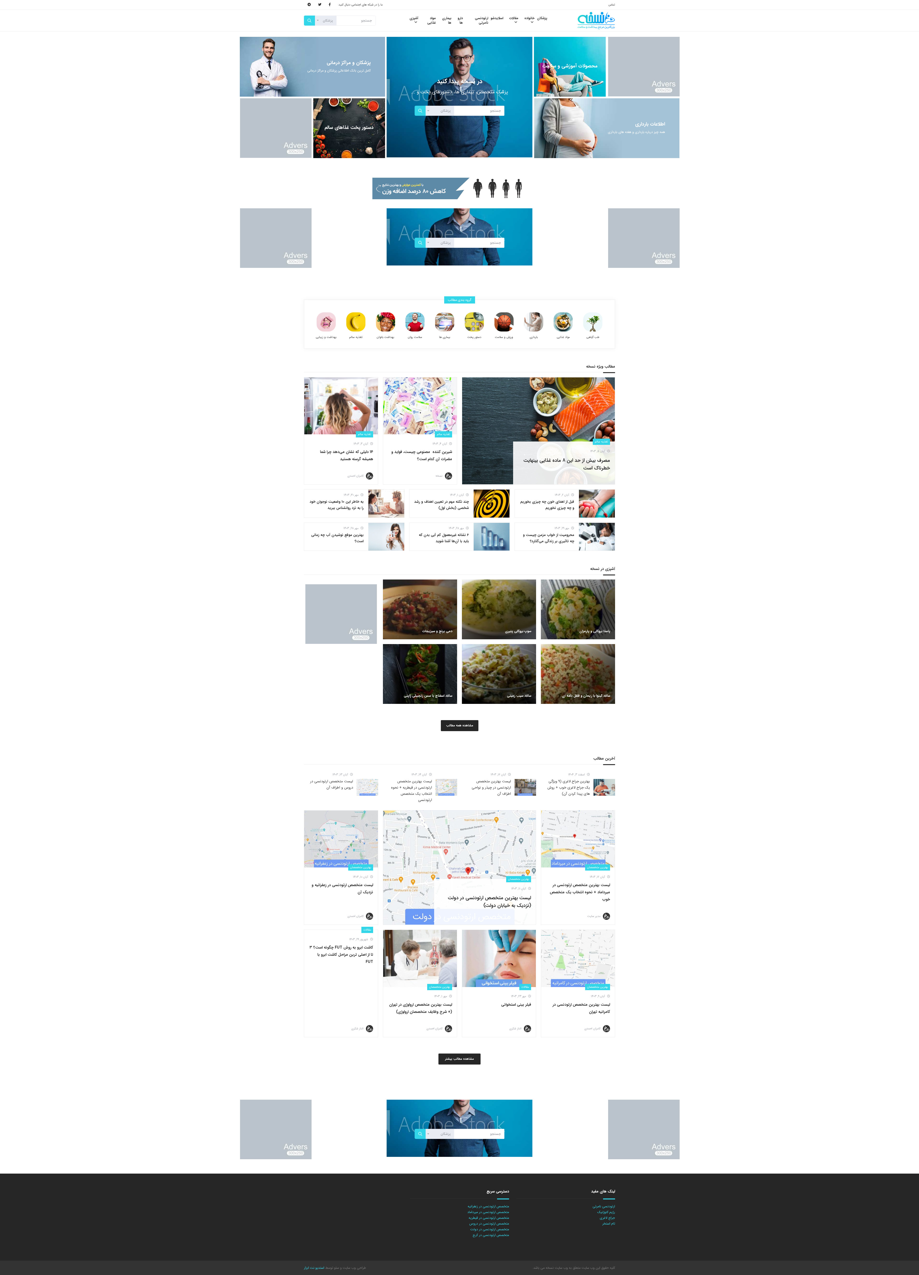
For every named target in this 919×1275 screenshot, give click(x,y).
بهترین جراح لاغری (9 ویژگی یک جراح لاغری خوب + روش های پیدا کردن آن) (568, 787)
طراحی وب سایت (354, 1267)
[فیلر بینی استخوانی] (499, 958)
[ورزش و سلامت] (504, 321)
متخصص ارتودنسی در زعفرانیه (488, 1206)
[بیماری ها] (444, 321)
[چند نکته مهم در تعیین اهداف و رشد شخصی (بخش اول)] (492, 503)
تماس (611, 4)
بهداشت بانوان (385, 337)
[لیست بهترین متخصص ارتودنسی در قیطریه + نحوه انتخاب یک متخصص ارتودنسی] (446, 787)
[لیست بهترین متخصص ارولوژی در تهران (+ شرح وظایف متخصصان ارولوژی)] (420, 958)
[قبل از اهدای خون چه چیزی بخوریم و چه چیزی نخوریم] (597, 503)
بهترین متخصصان (597, 867)
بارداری (534, 337)
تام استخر (608, 1223)
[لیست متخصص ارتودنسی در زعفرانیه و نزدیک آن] (341, 839)
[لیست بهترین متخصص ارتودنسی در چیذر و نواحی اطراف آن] (525, 787)
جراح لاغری (607, 1217)
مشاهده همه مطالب (459, 725)
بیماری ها (444, 337)
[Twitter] (319, 5)
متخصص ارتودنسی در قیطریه (489, 1217)
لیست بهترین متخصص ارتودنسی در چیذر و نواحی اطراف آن (491, 787)
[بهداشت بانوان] (385, 321)
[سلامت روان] (415, 321)
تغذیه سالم (356, 337)
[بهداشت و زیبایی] (326, 321)
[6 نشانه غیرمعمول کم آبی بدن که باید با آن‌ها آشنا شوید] (492, 537)
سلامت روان (415, 337)
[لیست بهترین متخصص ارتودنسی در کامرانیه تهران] (578, 958)
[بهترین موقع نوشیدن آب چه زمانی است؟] (386, 537)
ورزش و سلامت (504, 337)
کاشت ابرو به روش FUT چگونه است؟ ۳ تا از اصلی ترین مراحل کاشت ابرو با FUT (341, 954)
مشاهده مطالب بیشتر (459, 1058)
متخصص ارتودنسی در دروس (489, 1223)
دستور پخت (474, 337)
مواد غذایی (563, 337)
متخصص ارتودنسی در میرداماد (488, 1212)
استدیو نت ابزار (314, 1267)
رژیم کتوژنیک (606, 1212)
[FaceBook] (329, 5)
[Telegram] (309, 5)
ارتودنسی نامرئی (604, 1206)
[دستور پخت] (474, 321)
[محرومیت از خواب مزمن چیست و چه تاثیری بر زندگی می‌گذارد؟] (597, 537)
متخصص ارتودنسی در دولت (489, 1229)
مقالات (525, 987)
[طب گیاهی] (592, 321)
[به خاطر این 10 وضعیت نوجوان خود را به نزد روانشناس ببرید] (386, 503)
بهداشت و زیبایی (326, 337)
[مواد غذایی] (563, 321)
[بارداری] (533, 321)
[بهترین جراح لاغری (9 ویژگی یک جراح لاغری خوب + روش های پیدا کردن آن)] (604, 787)
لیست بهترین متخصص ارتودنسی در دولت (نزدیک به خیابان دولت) (489, 901)
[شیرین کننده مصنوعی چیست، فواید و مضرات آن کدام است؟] (420, 405)
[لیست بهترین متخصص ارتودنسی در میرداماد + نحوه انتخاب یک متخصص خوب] (578, 839)
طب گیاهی (592, 337)
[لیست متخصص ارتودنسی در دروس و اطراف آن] (367, 787)
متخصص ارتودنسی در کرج (491, 1235)
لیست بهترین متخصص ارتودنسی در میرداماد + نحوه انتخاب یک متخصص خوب (580, 892)
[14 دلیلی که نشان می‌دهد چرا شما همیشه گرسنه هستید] (341, 405)
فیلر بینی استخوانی (516, 1005)
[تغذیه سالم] (355, 321)
